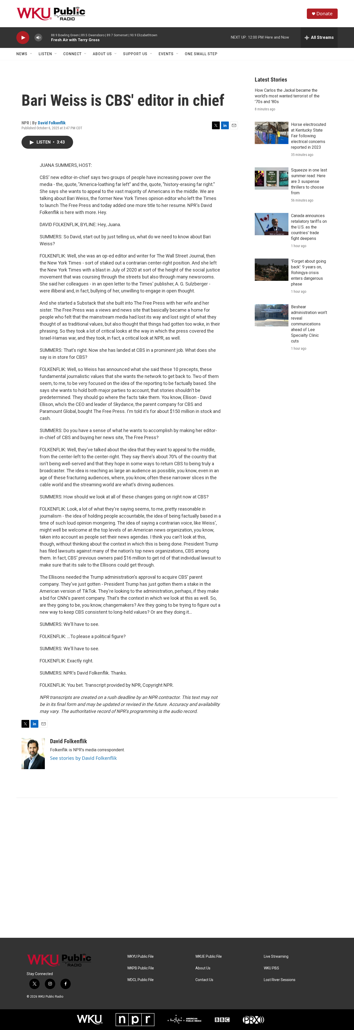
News (21, 54)
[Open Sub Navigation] (31, 54)
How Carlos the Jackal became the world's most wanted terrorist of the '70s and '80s (287, 96)
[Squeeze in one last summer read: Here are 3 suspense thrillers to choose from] (271, 178)
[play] (23, 38)
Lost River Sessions (279, 980)
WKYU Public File (140, 957)
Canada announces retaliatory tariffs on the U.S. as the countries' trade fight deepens (309, 227)
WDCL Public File (140, 980)
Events (166, 54)
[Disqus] (177, 868)
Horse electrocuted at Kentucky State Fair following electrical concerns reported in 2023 (308, 136)
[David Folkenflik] (33, 753)
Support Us (135, 54)
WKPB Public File (140, 968)
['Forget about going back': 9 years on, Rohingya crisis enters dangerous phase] (271, 270)
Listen (45, 54)
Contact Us (204, 980)
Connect (72, 54)
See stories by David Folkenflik (83, 758)
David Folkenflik (52, 122)
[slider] (46, 37)
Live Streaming (276, 957)
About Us (102, 54)
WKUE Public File (208, 957)
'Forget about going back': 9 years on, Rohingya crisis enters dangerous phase (308, 273)
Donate (324, 13)
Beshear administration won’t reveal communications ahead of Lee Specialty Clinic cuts (309, 324)
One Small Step (201, 54)
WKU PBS (271, 968)
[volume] (38, 38)
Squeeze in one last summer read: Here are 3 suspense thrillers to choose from (309, 181)
